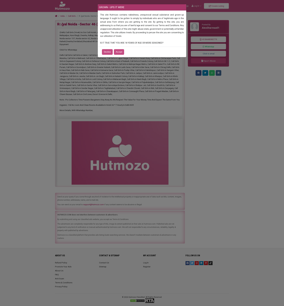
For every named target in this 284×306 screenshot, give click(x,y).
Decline (107, 52)
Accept (119, 52)
